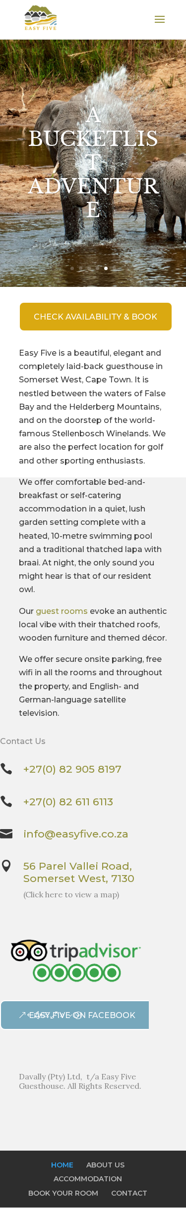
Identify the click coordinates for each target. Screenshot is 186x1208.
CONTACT (129, 1193)
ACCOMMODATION (88, 1178)
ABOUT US (105, 1165)
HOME (62, 1165)
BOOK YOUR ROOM (63, 1193)
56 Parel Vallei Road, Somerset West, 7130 (78, 872)
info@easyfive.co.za (75, 834)
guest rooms (62, 611)
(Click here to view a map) (71, 894)
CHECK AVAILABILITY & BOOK (95, 317)
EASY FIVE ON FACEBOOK (82, 1015)
